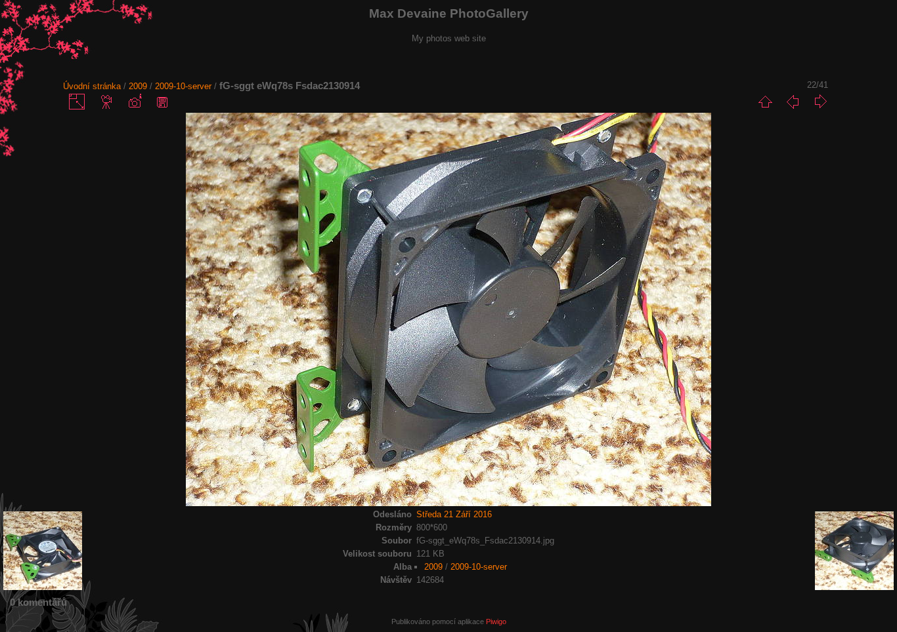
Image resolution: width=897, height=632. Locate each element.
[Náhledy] (765, 101)
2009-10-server (183, 86)
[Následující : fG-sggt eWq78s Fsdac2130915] (820, 101)
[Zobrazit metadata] (134, 101)
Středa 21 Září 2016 (454, 514)
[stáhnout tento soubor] (162, 101)
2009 (138, 86)
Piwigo (496, 621)
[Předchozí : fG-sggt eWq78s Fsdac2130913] (792, 101)
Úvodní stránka (92, 86)
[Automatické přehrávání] (107, 101)
